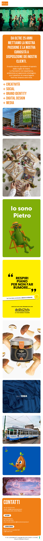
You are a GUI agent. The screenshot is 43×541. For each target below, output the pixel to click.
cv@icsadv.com (8, 531)
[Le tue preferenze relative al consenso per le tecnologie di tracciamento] (39, 537)
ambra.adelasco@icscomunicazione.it (18, 522)
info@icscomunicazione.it (15, 509)
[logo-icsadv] (5, 4)
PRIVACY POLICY (24, 539)
